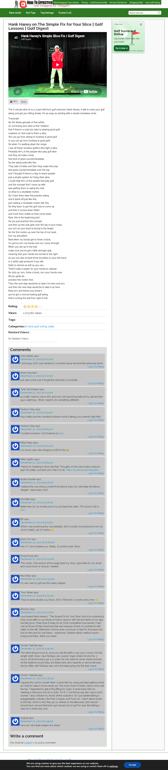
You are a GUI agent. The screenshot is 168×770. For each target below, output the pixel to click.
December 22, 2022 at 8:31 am (37, 446)
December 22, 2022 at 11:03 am (37, 595)
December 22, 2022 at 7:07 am (37, 376)
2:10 (23, 510)
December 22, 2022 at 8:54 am (37, 462)
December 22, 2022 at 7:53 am (37, 412)
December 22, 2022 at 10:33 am (37, 579)
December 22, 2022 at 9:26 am (37, 482)
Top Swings (47, 12)
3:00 (61, 433)
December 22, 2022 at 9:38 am (37, 502)
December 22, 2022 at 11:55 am (37, 721)
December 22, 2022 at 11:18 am (37, 648)
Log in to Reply (96, 366)
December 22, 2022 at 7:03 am (37, 359)
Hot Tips (30, 12)
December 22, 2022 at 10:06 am (38, 542)
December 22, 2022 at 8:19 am (37, 429)
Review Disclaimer (118, 2)
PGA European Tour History (66, 2)
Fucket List (65, 12)
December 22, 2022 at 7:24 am (37, 392)
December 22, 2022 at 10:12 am (37, 559)
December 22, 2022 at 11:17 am (37, 612)
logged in (29, 742)
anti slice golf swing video (38, 326)
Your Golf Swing (152, 2)
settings (113, 766)
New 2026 (15, 12)
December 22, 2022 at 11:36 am (37, 678)
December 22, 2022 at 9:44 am (37, 522)
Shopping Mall (136, 2)
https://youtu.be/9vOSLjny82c (83, 470)
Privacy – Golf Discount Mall (94, 2)
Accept (132, 764)
